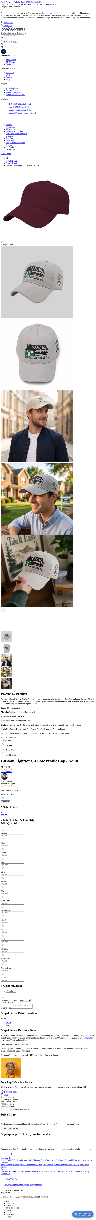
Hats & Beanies (12, 161)
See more (5, 802)
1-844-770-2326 (10, 1092)
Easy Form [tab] (11, 991)
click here (49, 1124)
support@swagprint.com (32, 1185)
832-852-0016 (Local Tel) (19, 107)
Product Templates (13, 92)
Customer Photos (23, 1171)
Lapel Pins (10, 140)
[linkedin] (20, 120)
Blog (8, 79)
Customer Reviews (8, 1171)
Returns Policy (60, 1165)
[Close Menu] (3, 53)
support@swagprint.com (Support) (22, 113)
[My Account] (2, 45)
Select (8, 1023)
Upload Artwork (12, 88)
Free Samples (48, 1165)
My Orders (10, 62)
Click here (89, 1038)
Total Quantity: (7, 1097)
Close (4, 1129)
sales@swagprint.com (13, 1185)
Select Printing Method (10, 1000)
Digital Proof (6, 1003)
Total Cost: (8, 1102)
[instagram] (9, 120)
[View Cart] (2, 48)
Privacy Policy (27, 1160)
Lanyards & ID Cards (14, 131)
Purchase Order (36, 1165)
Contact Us (69, 1160)
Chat (6, 1095)
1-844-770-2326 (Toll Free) (19, 104)
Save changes (14, 1129)
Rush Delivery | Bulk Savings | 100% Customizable (21, 2)
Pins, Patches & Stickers (15, 143)
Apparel (9, 145)
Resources (5, 1169)
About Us (10, 73)
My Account (11, 60)
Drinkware (10, 136)
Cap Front (10, 1025)
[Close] (2, 1120)
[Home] (7, 159)
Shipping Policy (39, 1160)
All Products (11, 147)
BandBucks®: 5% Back (15, 95)
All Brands (10, 127)
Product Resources (37, 1171)
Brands (9, 125)
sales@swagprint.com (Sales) (20, 110)
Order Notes (6, 1008)
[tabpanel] (48, 905)
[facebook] (3, 120)
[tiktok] (15, 120)
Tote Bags (10, 138)
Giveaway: (10, 1099)
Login (8, 64)
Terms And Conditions (55, 1160)
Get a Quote (6, 154)
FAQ (8, 75)
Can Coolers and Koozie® (16, 134)
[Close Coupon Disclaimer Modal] (2, 9)
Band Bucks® (66, 1171)
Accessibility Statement (83, 1160)
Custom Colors (12, 90)
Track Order (25, 1165)
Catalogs (9, 77)
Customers (5, 1162)
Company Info (6, 1158)
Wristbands (10, 129)
